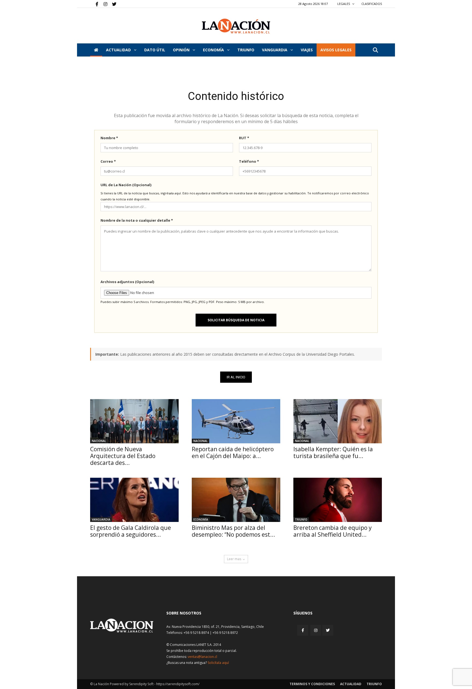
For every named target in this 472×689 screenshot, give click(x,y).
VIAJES (307, 49)
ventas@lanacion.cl (202, 656)
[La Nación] (236, 26)
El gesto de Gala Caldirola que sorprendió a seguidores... (130, 531)
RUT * (244, 137)
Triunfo (245, 49)
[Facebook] (94, 4)
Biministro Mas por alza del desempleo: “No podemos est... (233, 531)
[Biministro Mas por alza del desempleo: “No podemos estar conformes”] (236, 500)
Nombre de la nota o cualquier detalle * (137, 220)
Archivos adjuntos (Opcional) (127, 281)
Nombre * (109, 137)
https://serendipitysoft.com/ (177, 684)
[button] (375, 50)
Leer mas (234, 559)
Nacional (99, 441)
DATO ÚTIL (154, 49)
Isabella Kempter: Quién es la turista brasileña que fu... (333, 452)
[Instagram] (103, 4)
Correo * (108, 161)
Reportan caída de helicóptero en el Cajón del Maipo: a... (233, 452)
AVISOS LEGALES (336, 49)
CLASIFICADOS (371, 4)
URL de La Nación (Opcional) (126, 184)
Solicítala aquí (218, 662)
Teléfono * (249, 161)
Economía (214, 49)
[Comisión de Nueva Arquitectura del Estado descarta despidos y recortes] (134, 421)
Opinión (182, 49)
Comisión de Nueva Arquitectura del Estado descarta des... (122, 456)
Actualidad (119, 49)
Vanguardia (275, 49)
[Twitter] (112, 4)
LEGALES (344, 4)
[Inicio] (96, 50)
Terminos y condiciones (312, 684)
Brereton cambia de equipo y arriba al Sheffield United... (332, 531)
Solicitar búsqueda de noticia (236, 320)
